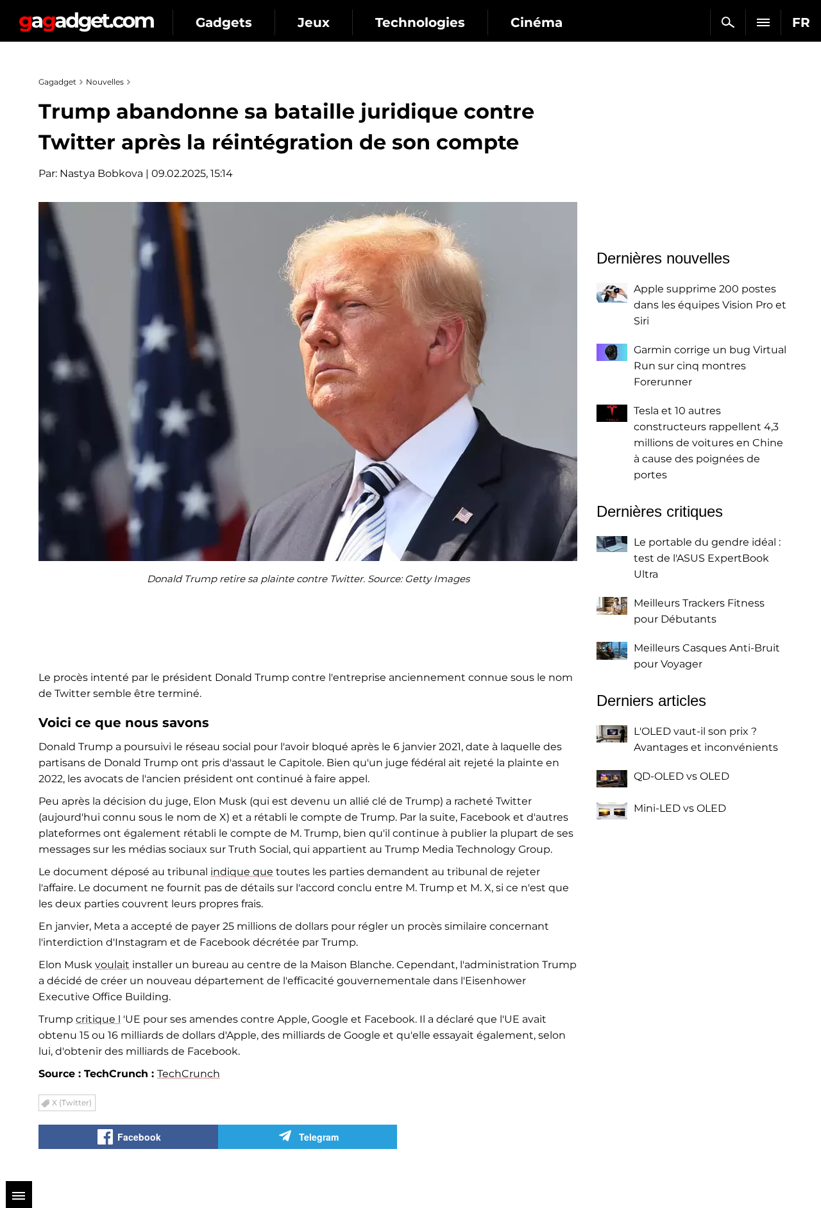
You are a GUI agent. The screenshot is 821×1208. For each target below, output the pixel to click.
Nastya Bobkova (101, 173)
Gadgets (224, 22)
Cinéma (537, 22)
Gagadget (86, 17)
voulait (112, 965)
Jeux (314, 22)
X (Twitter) (72, 1102)
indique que (241, 872)
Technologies (420, 22)
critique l (98, 1019)
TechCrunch (188, 1074)
